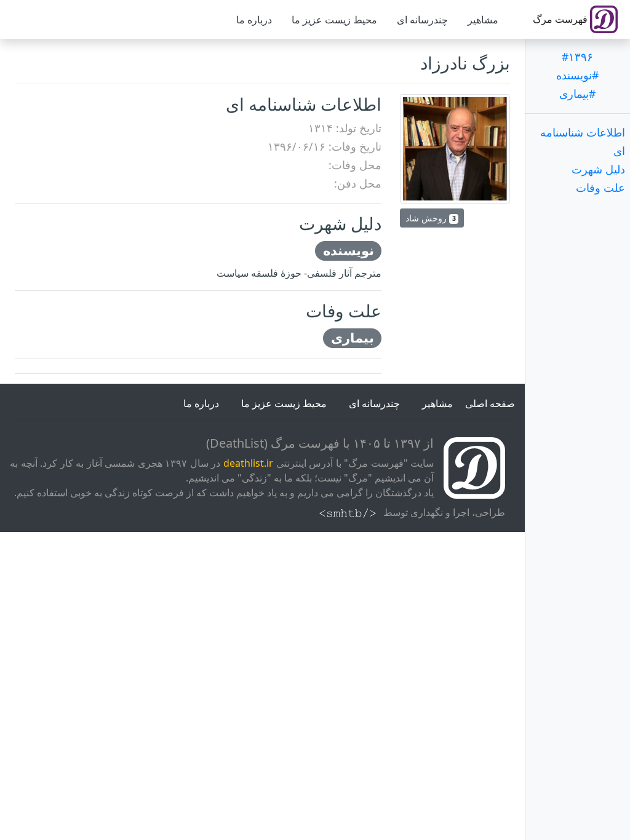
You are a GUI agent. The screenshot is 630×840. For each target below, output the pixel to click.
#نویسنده (577, 75)
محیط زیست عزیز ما (334, 19)
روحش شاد (430, 218)
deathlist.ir (248, 463)
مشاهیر (483, 19)
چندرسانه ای (422, 19)
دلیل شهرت (598, 169)
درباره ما (254, 19)
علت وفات (600, 187)
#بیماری (577, 93)
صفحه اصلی (490, 403)
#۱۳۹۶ (577, 56)
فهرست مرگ (561, 19)
